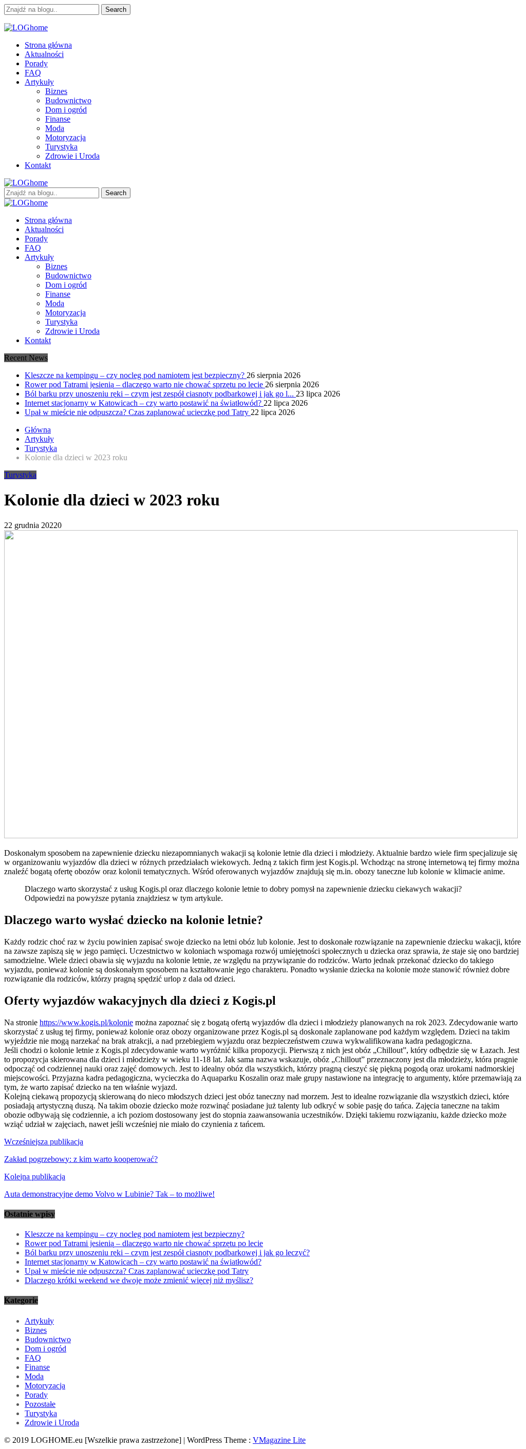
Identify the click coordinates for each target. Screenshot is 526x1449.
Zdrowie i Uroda (72, 156)
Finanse (57, 119)
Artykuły (39, 82)
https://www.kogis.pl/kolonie (86, 1022)
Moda (54, 128)
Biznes (56, 91)
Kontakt (38, 165)
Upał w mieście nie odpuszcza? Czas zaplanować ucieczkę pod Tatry (138, 412)
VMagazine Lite (279, 1440)
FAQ (33, 72)
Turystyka (61, 146)
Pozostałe (40, 1404)
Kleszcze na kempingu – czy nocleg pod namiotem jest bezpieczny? (136, 375)
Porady (36, 63)
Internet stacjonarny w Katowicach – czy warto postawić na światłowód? (144, 403)
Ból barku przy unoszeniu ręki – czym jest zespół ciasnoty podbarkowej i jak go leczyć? (167, 1252)
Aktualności (44, 54)
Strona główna (48, 45)
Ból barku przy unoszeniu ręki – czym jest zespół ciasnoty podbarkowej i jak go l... (160, 393)
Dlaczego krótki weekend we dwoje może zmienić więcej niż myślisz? (139, 1280)
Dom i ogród (66, 109)
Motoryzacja (65, 137)
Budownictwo (68, 100)
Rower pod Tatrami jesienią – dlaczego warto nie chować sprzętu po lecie (145, 384)
